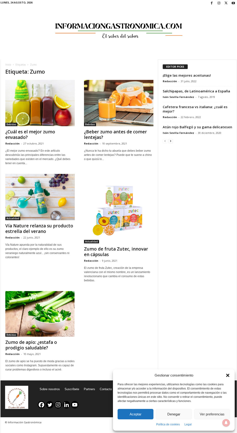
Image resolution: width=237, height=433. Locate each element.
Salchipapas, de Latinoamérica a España (196, 91)
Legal (188, 424)
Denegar (173, 414)
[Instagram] (219, 3)
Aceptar (135, 414)
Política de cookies (168, 424)
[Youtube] (233, 3)
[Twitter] (226, 3)
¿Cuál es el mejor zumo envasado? (30, 134)
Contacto (106, 389)
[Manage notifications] (226, 423)
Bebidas (11, 124)
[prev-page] (165, 140)
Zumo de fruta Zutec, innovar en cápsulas (116, 251)
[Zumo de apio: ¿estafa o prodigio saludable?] (40, 314)
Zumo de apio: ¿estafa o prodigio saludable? (31, 345)
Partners (89, 389)
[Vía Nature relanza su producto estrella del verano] (40, 197)
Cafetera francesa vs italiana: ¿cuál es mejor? (195, 108)
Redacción (12, 143)
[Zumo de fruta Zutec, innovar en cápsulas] (118, 208)
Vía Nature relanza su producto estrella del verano (39, 228)
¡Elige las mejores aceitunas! (187, 75)
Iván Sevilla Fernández (178, 97)
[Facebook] (212, 3)
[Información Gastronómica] (118, 27)
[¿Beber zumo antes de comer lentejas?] (118, 103)
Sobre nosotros (50, 389)
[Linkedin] (66, 404)
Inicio (8, 64)
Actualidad (12, 218)
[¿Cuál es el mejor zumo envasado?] (40, 103)
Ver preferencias (212, 414)
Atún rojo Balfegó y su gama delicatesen (197, 127)
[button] (227, 375)
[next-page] (170, 140)
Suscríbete (72, 389)
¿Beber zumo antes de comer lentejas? (115, 134)
